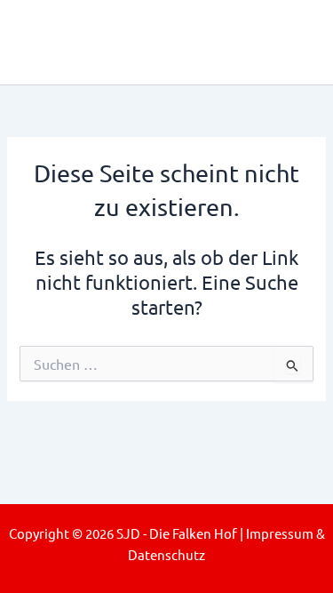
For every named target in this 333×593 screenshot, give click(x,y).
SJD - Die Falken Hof (161, 41)
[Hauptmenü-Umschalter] (294, 42)
